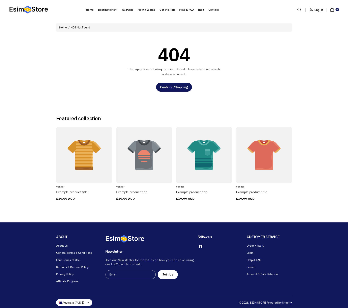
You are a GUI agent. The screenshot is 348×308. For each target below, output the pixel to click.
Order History (255, 245)
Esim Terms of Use (68, 260)
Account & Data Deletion (262, 274)
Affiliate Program (67, 281)
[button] (299, 10)
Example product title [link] (72, 192)
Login (250, 253)
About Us (62, 245)
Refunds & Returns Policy (72, 267)
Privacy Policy (65, 274)
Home (63, 27)
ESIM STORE (258, 302)
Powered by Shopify (279, 302)
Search (251, 267)
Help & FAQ (254, 260)
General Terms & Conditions (74, 253)
